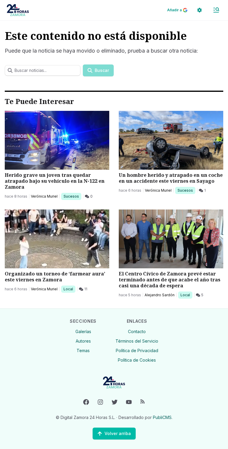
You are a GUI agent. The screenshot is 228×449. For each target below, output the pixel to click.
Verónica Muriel (44, 196)
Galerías (83, 331)
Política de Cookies (137, 360)
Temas (83, 350)
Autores (83, 341)
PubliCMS (162, 417)
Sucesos (72, 196)
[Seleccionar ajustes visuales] (199, 10)
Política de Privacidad (137, 350)
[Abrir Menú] (216, 10)
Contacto (137, 331)
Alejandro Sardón (160, 295)
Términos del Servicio (136, 341)
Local (69, 288)
